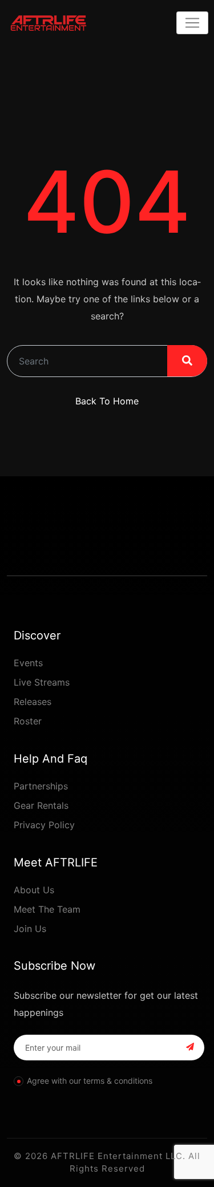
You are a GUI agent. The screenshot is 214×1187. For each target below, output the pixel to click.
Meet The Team (47, 909)
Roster (28, 721)
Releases (32, 701)
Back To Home (107, 401)
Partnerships (41, 786)
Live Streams (42, 682)
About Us (34, 890)
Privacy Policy (44, 825)
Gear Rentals (41, 805)
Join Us (30, 928)
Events (28, 663)
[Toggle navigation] (192, 22)
